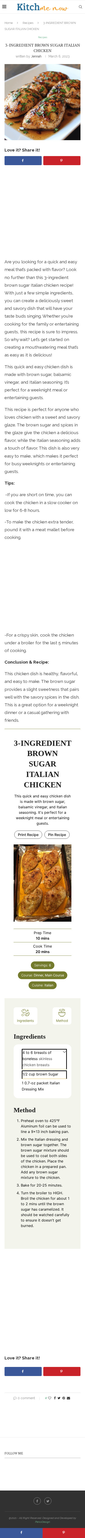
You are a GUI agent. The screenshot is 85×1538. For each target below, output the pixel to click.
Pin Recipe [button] (57, 834)
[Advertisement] (42, 215)
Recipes (28, 23)
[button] (64, 1051)
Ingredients (25, 1021)
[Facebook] (37, 1501)
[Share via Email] (68, 1398)
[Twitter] (47, 1501)
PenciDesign (42, 1521)
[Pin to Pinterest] (63, 1398)
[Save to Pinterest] (61, 160)
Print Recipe (28, 834)
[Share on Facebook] (23, 160)
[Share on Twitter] (59, 1398)
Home (9, 23)
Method (62, 1021)
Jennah (36, 56)
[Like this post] (49, 1398)
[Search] (80, 6)
